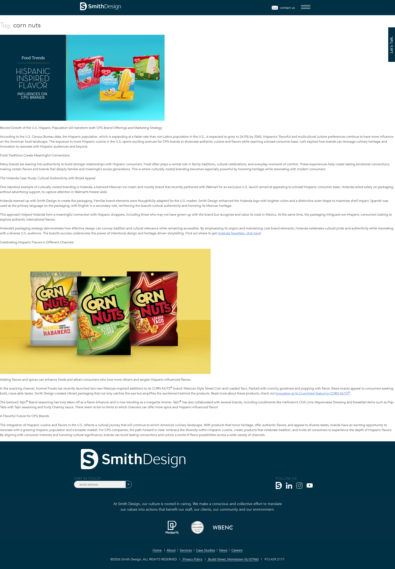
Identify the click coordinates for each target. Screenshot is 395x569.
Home (157, 550)
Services (186, 550)
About (171, 550)
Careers (237, 550)
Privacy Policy (191, 559)
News (223, 550)
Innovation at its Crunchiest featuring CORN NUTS (312, 393)
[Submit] (128, 484)
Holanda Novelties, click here (239, 233)
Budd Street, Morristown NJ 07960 (233, 559)
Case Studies (205, 550)
